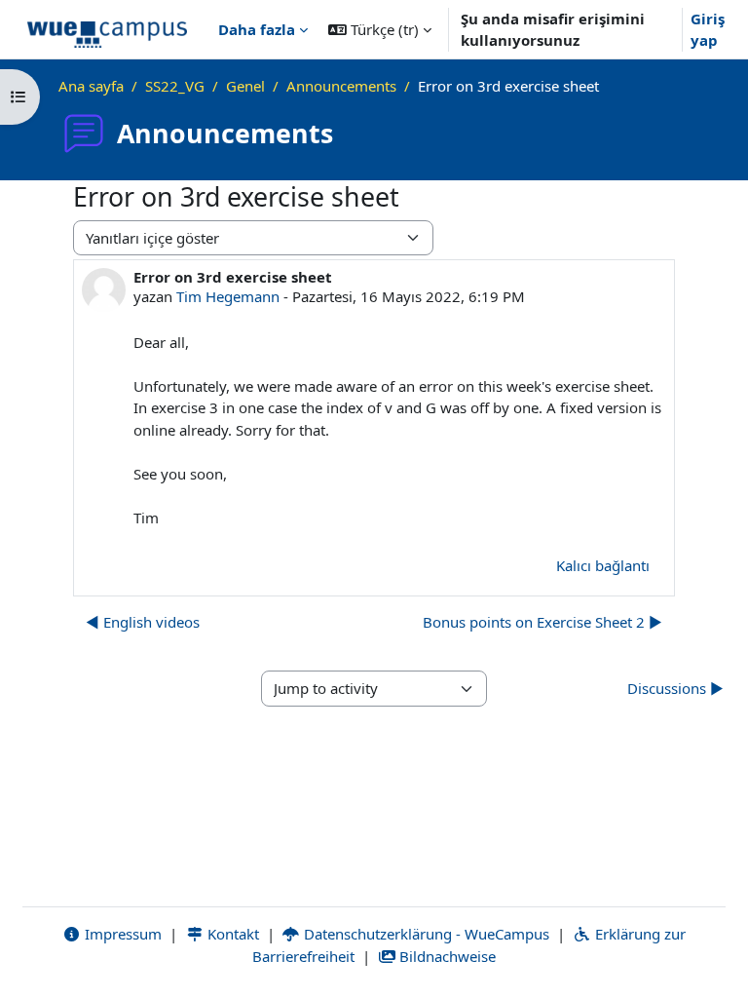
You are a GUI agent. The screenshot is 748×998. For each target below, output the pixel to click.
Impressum (121, 933)
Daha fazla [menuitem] (256, 29)
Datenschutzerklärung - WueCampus (424, 933)
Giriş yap (708, 30)
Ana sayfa (91, 86)
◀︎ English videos (143, 622)
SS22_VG (175, 86)
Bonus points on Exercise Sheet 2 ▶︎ (542, 622)
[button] (380, 29)
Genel (245, 86)
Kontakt (231, 933)
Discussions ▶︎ (675, 688)
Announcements (341, 86)
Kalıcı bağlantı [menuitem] (603, 565)
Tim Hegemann (228, 296)
